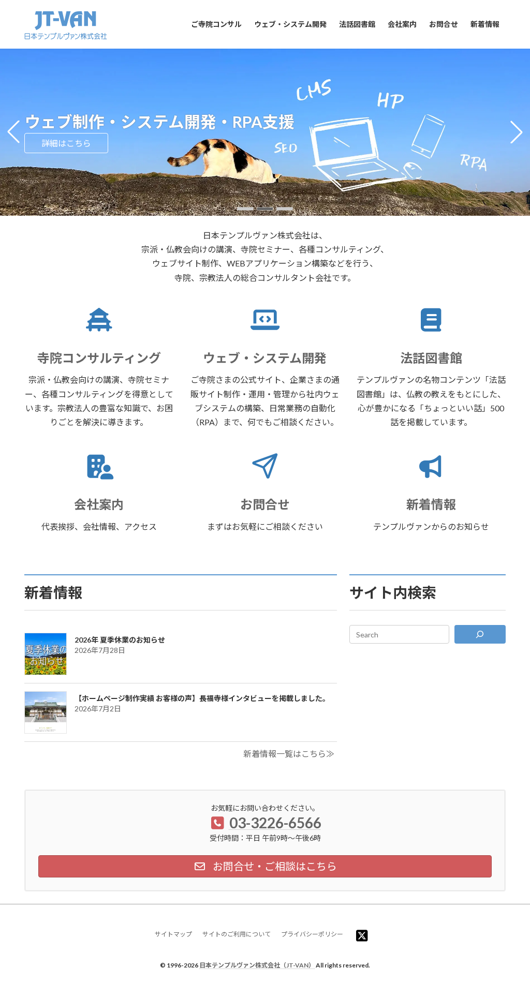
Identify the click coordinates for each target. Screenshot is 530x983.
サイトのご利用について (236, 934)
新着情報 (431, 504)
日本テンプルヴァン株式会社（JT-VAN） (257, 965)
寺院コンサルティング (99, 357)
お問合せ (265, 504)
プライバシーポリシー (312, 934)
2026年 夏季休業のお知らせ (120, 639)
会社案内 (99, 504)
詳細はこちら (66, 143)
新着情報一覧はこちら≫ (288, 753)
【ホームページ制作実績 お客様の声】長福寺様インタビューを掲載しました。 (202, 698)
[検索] (480, 634)
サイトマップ (173, 934)
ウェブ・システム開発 (265, 357)
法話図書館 (431, 357)
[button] (245, 208)
